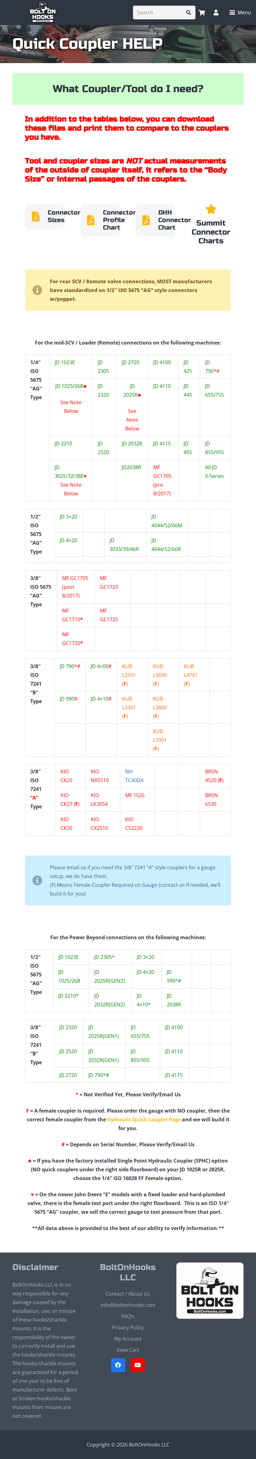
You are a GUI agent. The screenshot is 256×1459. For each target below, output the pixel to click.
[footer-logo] (210, 1290)
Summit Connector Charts (211, 232)
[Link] (216, 12)
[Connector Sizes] (39, 216)
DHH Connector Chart (174, 220)
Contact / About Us (128, 1293)
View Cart (128, 1350)
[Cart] (201, 12)
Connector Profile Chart (119, 220)
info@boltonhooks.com (128, 1305)
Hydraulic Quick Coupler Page (144, 1119)
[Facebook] (118, 1365)
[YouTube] (138, 1365)
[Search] (188, 13)
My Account (128, 1338)
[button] (240, 12)
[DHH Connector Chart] (149, 220)
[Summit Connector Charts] (211, 209)
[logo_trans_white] (43, 12)
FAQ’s (127, 1316)
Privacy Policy (128, 1327)
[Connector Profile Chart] (94, 220)
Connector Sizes (64, 216)
